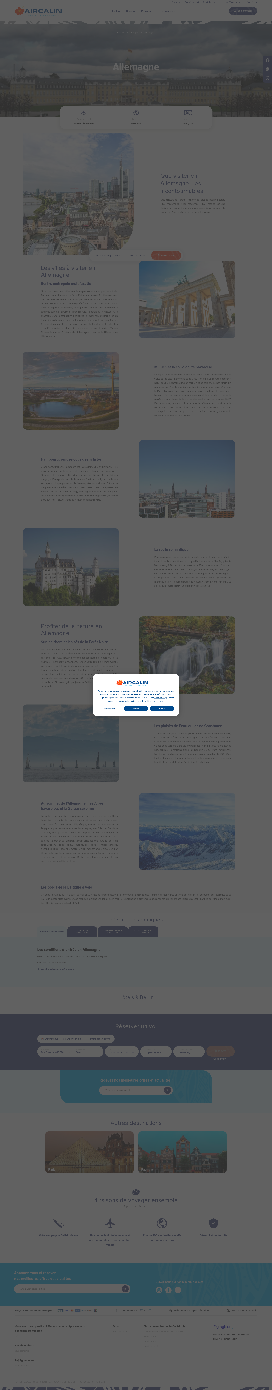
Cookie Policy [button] (160, 698)
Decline (136, 709)
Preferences (109, 709)
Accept (162, 709)
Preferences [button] (157, 701)
